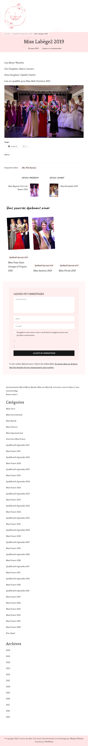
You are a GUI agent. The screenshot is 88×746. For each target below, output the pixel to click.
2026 (8, 650)
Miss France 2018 (13, 560)
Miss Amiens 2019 (42, 270)
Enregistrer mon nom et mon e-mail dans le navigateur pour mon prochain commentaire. (42, 333)
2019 (8, 692)
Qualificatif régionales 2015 (18, 590)
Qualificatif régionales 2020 (18, 530)
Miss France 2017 (13, 572)
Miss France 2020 (13, 536)
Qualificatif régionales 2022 (18, 505)
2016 (8, 711)
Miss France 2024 (13, 487)
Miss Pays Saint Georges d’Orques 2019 (17, 266)
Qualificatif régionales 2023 (18, 493)
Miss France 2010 (13, 627)
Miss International (14, 414)
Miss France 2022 (13, 512)
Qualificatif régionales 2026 (18, 457)
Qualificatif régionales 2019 (18, 257)
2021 (8, 680)
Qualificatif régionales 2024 (18, 481)
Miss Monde (11, 421)
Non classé (10, 633)
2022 (8, 674)
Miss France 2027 (13, 451)
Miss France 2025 (13, 475)
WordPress (49, 742)
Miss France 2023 (13, 499)
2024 (8, 662)
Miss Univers (11, 427)
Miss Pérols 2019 (67, 270)
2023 (8, 668)
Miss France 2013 (13, 609)
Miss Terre (10, 409)
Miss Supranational (14, 433)
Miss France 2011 (13, 621)
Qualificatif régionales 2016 (18, 578)
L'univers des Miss (25, 738)
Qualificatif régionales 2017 (17, 566)
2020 (8, 686)
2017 (8, 704)
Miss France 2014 (13, 603)
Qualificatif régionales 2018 (18, 554)
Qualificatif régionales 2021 (18, 518)
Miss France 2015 (13, 596)
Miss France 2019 (13, 548)
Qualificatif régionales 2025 (18, 469)
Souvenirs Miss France (15, 439)
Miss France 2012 (13, 615)
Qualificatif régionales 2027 (18, 445)
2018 (8, 698)
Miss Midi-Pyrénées (29, 167)
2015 (8, 717)
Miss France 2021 (13, 524)
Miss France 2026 (13, 463)
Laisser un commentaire (51, 48)
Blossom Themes (76, 738)
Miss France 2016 (13, 584)
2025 (8, 656)
